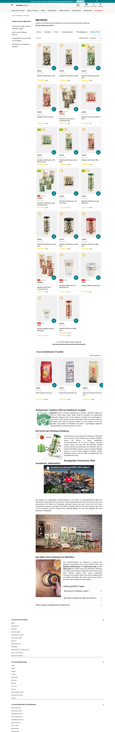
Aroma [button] (39, 32)
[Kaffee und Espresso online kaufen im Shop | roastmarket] (22, 5)
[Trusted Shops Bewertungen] (83, 676)
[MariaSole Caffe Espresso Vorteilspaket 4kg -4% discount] (68, 97)
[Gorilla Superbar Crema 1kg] (46, 371)
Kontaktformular (52, 664)
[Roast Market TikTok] (42, 700)
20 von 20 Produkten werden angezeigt (69, 342)
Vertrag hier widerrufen (53, 684)
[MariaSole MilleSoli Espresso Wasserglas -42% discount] (46, 308)
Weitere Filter (95, 32)
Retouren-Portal (34, 665)
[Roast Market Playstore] (77, 700)
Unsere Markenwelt (17, 673)
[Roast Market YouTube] (47, 700)
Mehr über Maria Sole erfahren (45, 25)
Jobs (14, 659)
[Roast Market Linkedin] (58, 700)
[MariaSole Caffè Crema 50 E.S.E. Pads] (91, 97)
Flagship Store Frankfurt (36, 673)
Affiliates (15, 670)
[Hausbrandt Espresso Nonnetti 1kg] (93, 371)
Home (13, 15)
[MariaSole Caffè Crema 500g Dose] (68, 308)
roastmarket (80, 1)
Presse (14, 665)
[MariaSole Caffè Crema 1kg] (46, 97)
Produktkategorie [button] (81, 32)
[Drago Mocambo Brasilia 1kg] (69, 371)
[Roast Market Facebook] (53, 700)
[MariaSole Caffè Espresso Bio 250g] (68, 140)
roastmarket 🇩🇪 (16, 675)
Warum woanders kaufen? (51, 1)
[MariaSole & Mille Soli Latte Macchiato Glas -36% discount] (68, 265)
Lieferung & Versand (35, 659)
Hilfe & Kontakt (34, 654)
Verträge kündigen (35, 662)
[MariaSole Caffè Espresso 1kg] (46, 56)
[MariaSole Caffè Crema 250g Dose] (91, 224)
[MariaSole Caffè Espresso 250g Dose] (68, 224)
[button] (95, 38)
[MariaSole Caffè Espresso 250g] (68, 56)
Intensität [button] (48, 32)
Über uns (15, 662)
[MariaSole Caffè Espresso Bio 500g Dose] (91, 181)
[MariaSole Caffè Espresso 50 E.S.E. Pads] (68, 181)
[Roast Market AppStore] (71, 700)
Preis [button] (56, 32)
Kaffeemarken (19, 15)
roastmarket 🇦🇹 (16, 678)
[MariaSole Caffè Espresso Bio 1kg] (91, 56)
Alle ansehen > (95, 355)
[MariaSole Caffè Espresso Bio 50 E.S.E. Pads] (46, 140)
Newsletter (15, 656)
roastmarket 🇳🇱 (16, 681)
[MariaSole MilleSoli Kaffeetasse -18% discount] (91, 265)
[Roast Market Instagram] (37, 700)
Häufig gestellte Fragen (36, 656)
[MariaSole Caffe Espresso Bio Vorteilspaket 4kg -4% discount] (46, 181)
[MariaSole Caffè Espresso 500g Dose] (46, 224)
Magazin (15, 654)
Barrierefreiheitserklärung (19, 667)
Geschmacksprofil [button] (67, 32)
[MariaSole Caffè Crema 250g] (91, 140)
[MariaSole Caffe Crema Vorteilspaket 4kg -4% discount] (46, 265)
